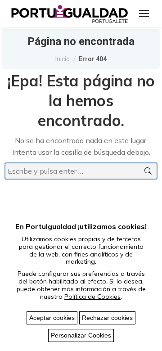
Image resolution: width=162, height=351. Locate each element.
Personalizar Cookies (81, 335)
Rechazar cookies (107, 317)
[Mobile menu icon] (144, 13)
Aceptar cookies (52, 317)
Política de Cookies (92, 296)
